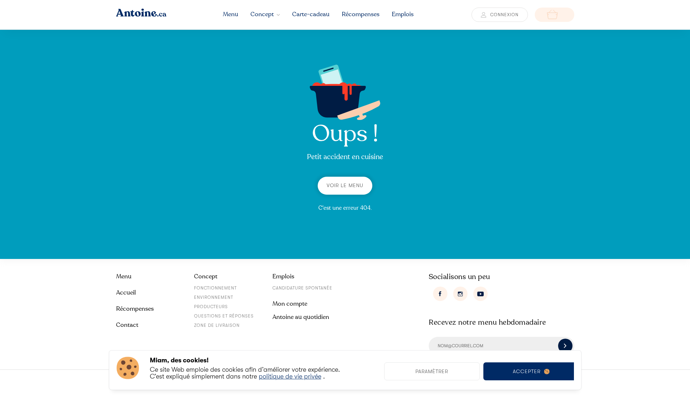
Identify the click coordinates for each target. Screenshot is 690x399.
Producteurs (211, 306)
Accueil (126, 292)
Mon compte (289, 303)
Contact (127, 325)
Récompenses (135, 308)
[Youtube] (480, 294)
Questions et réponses (224, 316)
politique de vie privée (290, 376)
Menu (124, 276)
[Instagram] (460, 294)
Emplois (283, 276)
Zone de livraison (217, 325)
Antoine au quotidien (300, 317)
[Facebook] (440, 294)
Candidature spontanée (302, 288)
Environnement (213, 297)
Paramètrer (431, 371)
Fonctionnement (215, 288)
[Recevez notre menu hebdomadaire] (565, 346)
